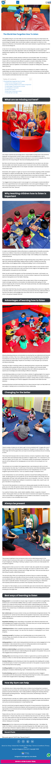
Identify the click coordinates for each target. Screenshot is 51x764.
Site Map (28, 745)
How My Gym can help (12, 92)
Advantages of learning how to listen (15, 86)
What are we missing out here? (14, 83)
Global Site (15, 745)
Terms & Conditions (38, 745)
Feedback (22, 745)
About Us (4, 745)
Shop (9, 745)
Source (8, 66)
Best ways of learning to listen (14, 91)
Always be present (11, 89)
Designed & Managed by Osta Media (25, 756)
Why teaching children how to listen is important (18, 84)
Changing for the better (12, 88)
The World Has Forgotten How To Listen (14, 81)
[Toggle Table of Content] (29, 79)
